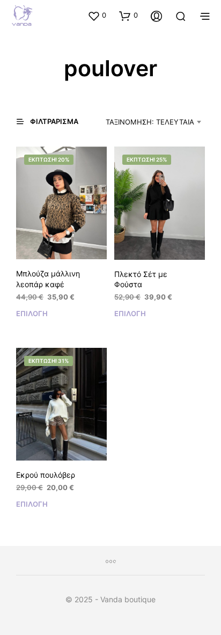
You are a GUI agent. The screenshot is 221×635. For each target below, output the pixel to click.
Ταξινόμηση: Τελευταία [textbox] (150, 122)
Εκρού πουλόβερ (45, 474)
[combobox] (149, 121)
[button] (96, 15)
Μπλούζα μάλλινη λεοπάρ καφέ (48, 279)
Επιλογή (32, 313)
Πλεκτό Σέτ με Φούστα (140, 279)
